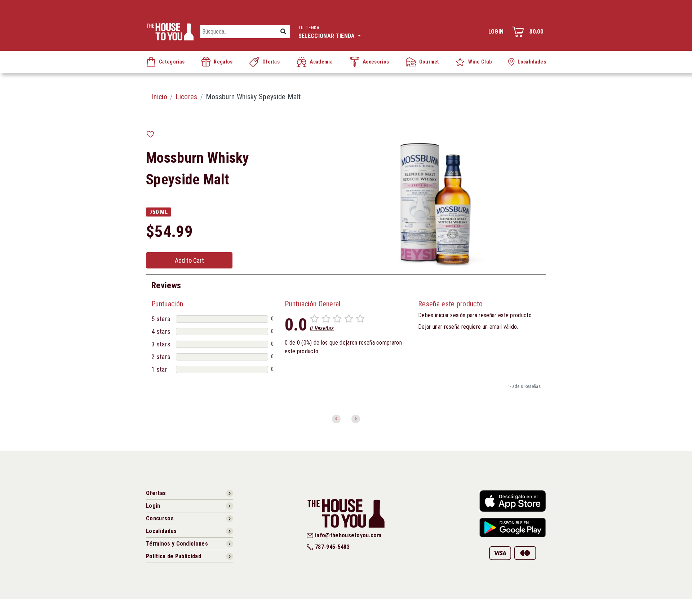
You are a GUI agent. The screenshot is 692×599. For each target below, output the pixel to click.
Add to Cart (189, 260)
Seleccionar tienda (327, 32)
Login (496, 31)
